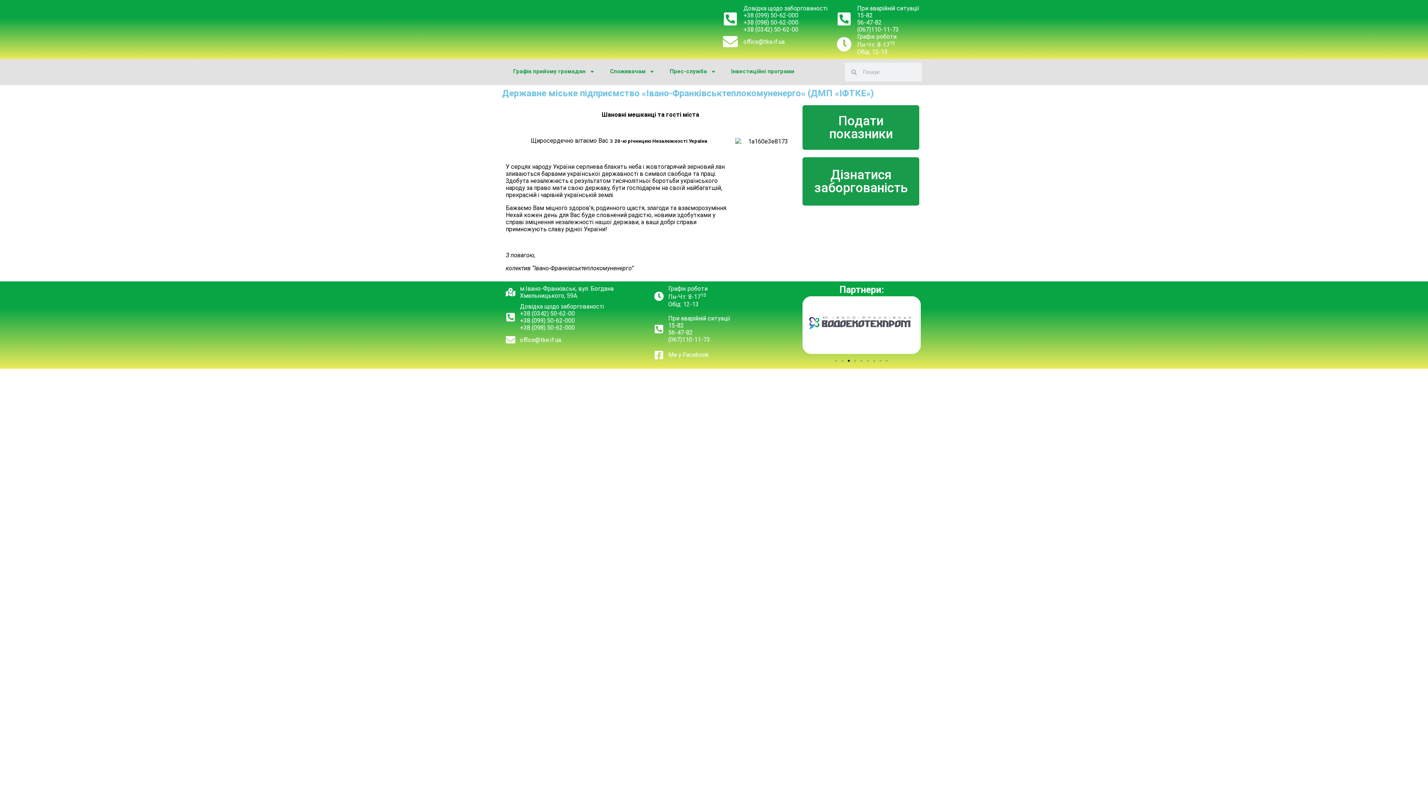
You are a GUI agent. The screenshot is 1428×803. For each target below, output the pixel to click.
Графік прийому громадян (549, 71)
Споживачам (628, 71)
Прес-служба (688, 71)
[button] (836, 361)
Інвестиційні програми (762, 71)
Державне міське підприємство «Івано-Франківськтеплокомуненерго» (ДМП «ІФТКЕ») (688, 93)
